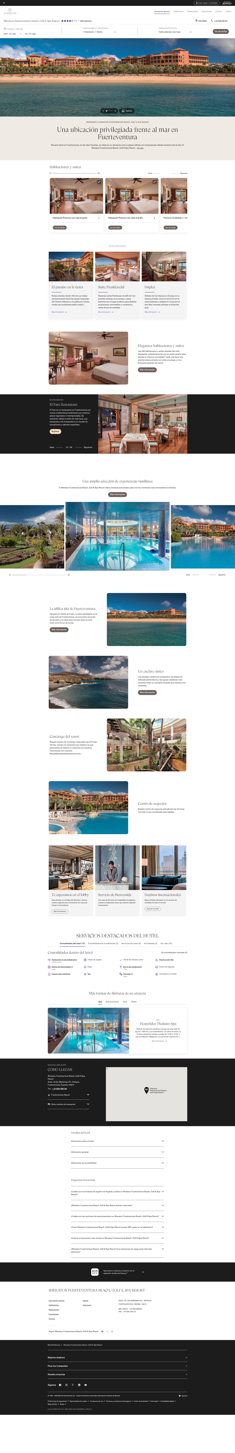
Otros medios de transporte (63, 1104)
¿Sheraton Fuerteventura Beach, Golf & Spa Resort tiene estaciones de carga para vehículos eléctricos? (111, 1250)
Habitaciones (179, 11)
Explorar (55, 431)
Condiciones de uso (96, 1401)
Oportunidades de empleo (78, 1401)
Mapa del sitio (52, 1404)
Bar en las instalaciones (132, 967)
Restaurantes (193, 11)
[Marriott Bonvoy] (226, 3)
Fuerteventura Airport (60, 1095)
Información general (162, 11)
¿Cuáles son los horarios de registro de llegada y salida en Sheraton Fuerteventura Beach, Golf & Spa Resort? (115, 1193)
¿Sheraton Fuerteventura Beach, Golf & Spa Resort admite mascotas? (101, 1205)
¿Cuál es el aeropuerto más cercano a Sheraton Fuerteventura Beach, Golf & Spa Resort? (110, 1238)
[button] (207, 3)
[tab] (72, 943)
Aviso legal (87, 1305)
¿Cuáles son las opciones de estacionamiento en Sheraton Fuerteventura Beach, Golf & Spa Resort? (115, 1216)
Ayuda (62, 1404)
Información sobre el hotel (82, 1141)
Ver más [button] (140, 148)
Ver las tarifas (60, 228)
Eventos (219, 11)
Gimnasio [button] (127, 974)
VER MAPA (202, 21)
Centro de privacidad (141, 1401)
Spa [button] (89, 974)
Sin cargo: (130, 1309)
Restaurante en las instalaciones (64, 960)
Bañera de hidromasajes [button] (61, 967)
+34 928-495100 (220, 21)
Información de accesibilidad (83, 1163)
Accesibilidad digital (167, 1401)
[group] (117, 424)
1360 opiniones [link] (86, 21)
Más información (58, 312)
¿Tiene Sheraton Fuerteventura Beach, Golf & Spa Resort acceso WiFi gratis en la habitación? (112, 1227)
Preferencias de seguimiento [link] (57, 1401)
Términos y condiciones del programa (118, 1401)
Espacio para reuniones (61, 974)
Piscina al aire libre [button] (166, 960)
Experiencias (207, 11)
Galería (228, 11)
